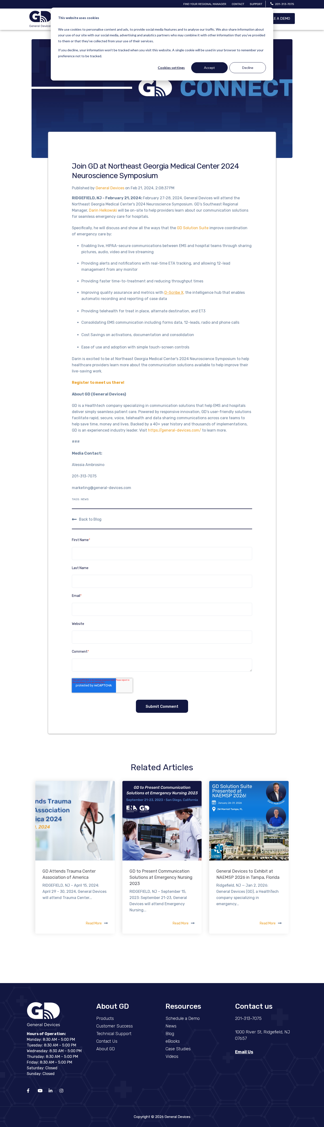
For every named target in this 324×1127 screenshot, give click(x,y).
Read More (94, 923)
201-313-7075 (284, 4)
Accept (209, 68)
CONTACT (238, 4)
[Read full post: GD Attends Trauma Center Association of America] (75, 821)
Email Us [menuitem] (244, 1052)
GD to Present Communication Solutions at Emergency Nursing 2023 (161, 877)
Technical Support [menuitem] (113, 1033)
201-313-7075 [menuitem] (248, 1018)
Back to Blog (90, 519)
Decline (247, 68)
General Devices (110, 188)
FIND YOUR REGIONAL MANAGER (204, 4)
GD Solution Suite (192, 228)
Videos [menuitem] (172, 1056)
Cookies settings (171, 68)
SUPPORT (256, 4)
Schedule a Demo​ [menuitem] (183, 1018)
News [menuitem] (171, 1026)
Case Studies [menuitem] (178, 1048)
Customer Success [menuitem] (114, 1026)
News (85, 499)
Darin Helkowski (103, 210)
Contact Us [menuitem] (106, 1041)
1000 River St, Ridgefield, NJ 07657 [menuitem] (262, 1035)
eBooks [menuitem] (173, 1041)
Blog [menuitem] (170, 1033)
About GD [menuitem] (105, 1048)
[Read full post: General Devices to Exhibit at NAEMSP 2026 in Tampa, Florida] (249, 821)
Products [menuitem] (105, 1018)
